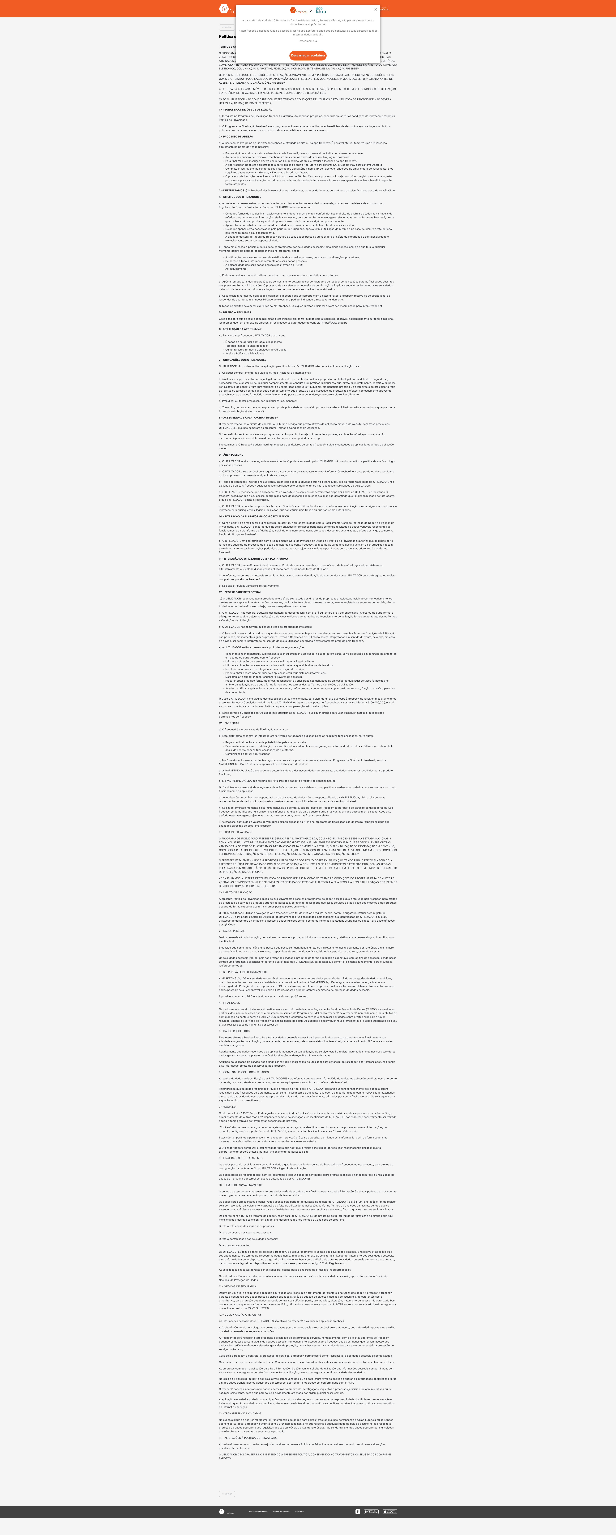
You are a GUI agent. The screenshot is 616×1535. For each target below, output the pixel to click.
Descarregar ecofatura (308, 55)
